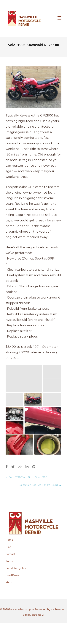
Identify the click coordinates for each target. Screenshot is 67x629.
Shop (9, 582)
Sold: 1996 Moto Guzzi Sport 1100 (26, 477)
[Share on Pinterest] (33, 466)
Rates (9, 561)
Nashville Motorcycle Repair (26, 609)
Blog (8, 547)
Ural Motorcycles (15, 568)
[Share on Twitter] (13, 466)
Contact (10, 554)
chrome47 (38, 614)
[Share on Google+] (20, 466)
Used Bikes (12, 575)
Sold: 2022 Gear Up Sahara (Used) (40, 485)
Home (9, 539)
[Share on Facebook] (7, 466)
